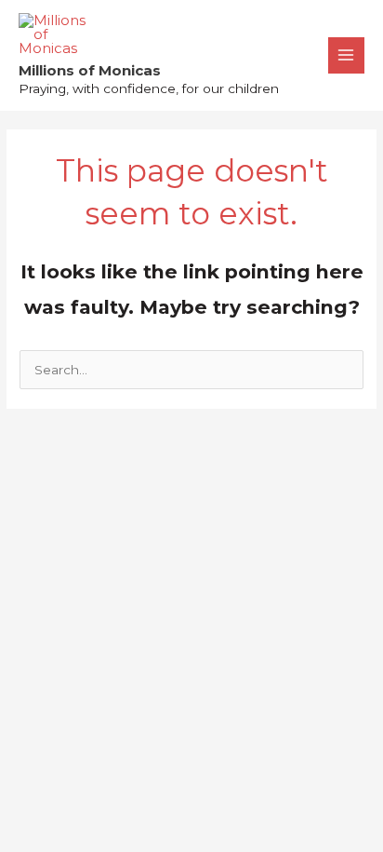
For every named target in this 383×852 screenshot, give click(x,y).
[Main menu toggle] (346, 55)
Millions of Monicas (90, 70)
